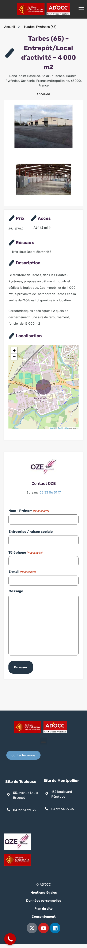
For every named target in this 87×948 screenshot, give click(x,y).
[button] (43, 741)
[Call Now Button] (10, 939)
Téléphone (25, 552)
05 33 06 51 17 (50, 492)
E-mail (22, 572)
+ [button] (14, 350)
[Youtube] (43, 928)
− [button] (14, 356)
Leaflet (52, 428)
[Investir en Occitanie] (43, 13)
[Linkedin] (55, 928)
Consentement (44, 916)
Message (15, 591)
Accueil (9, 27)
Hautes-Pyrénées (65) (40, 27)
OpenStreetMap (63, 428)
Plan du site (43, 908)
